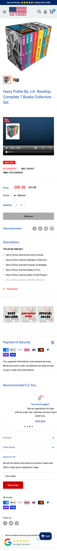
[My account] (45, 11)
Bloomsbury (9, 168)
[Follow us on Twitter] (11, 523)
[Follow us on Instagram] (17, 523)
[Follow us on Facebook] (5, 523)
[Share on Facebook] (34, 228)
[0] (51, 12)
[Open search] (39, 11)
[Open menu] (4, 12)
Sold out (28, 216)
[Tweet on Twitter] (46, 228)
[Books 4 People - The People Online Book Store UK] (7, 545)
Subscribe (13, 485)
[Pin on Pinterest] (40, 228)
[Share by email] (52, 228)
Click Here (29, 421)
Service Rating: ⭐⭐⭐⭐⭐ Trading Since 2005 (28, 2)
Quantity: (7, 205)
